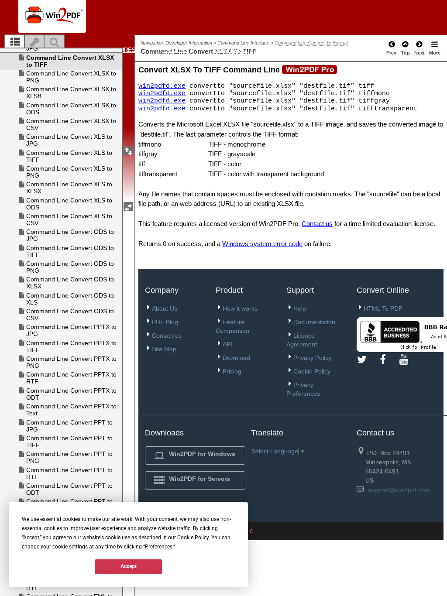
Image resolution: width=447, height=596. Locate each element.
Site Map (164, 349)
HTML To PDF (383, 308)
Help (299, 308)
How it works (240, 308)
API (227, 344)
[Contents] (15, 42)
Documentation (314, 322)
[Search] (54, 42)
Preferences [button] (158, 547)
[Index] (34, 42)
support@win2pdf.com (399, 489)
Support (289, 50)
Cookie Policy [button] (193, 537)
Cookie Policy (311, 371)
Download (231, 50)
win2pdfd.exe (162, 86)
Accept (128, 566)
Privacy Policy (312, 357)
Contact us (317, 223)
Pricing (176, 50)
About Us (164, 308)
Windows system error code (262, 243)
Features (122, 50)
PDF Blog (165, 322)
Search (404, 50)
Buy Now (351, 50)
